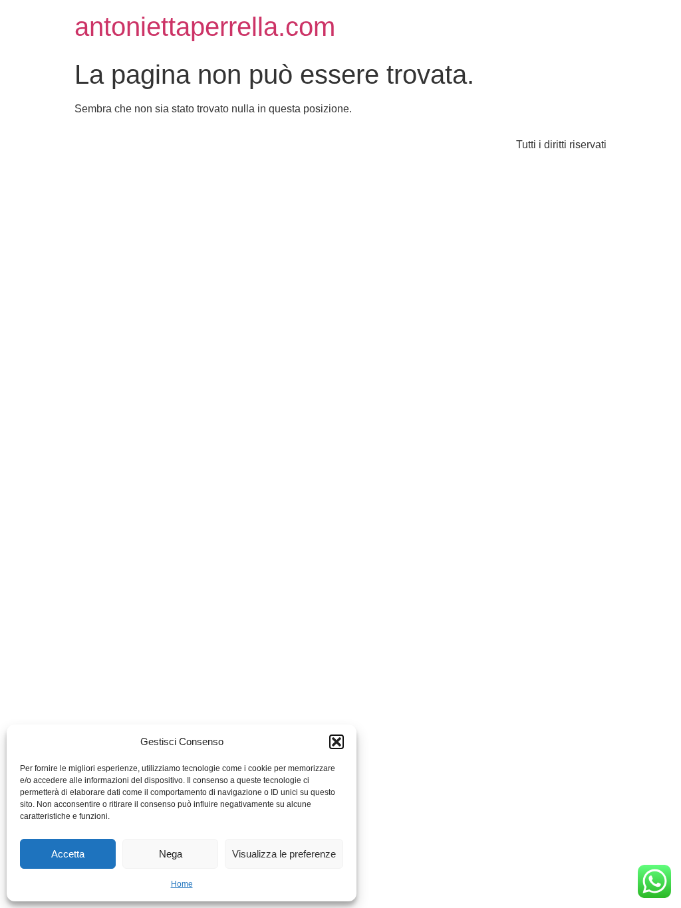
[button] (336, 741)
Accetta (67, 853)
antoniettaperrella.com (204, 26)
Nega (170, 853)
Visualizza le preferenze (284, 853)
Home (182, 884)
